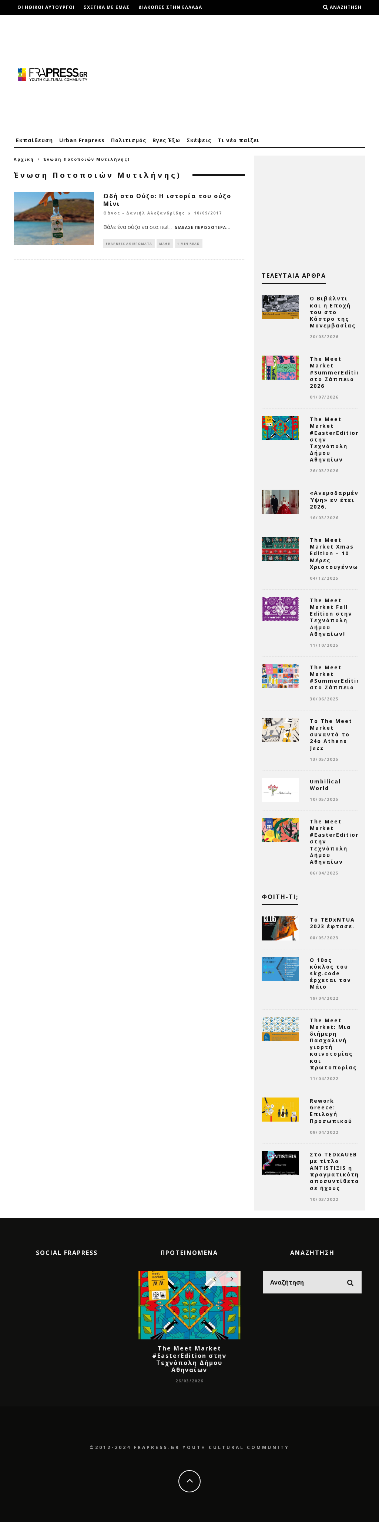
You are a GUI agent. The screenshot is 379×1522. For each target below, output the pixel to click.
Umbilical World (325, 785)
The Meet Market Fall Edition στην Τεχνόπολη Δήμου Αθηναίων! (331, 617)
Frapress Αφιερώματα (129, 244)
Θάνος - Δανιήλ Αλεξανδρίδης (144, 213)
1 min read (188, 244)
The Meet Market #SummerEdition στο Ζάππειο (337, 677)
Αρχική (24, 159)
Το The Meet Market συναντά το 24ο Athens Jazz (331, 734)
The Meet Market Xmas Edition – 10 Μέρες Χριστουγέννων (336, 553)
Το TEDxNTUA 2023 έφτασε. (332, 923)
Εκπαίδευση (34, 140)
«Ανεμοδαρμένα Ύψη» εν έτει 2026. (336, 499)
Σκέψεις (199, 140)
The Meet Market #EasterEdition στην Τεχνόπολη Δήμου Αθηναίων (189, 1359)
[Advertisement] (230, 74)
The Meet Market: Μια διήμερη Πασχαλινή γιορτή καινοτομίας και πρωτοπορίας (333, 1044)
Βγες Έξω (166, 140)
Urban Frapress (82, 140)
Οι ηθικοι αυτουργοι (46, 7)
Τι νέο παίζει (238, 140)
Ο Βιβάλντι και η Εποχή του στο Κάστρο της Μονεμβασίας (333, 312)
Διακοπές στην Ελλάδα (170, 7)
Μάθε (164, 244)
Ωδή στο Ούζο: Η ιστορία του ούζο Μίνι (167, 200)
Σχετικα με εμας (107, 7)
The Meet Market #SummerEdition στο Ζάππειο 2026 (337, 372)
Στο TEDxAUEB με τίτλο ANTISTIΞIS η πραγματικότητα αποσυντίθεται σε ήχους (339, 1171)
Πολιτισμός (128, 140)
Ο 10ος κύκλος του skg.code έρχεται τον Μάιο (330, 973)
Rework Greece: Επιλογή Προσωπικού (331, 1111)
